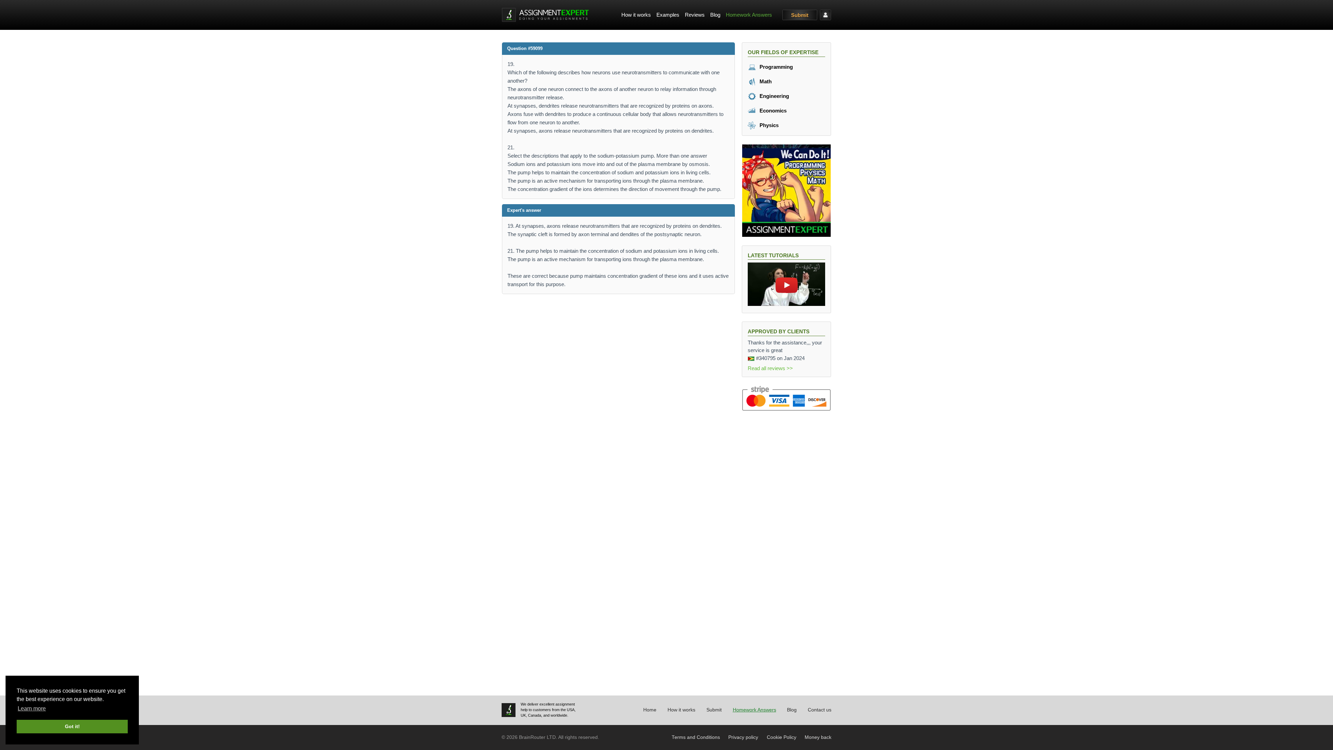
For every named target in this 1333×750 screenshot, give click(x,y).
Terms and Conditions (696, 737)
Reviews (695, 15)
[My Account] (825, 15)
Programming (775, 67)
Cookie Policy (781, 737)
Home (649, 709)
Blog (715, 15)
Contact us (819, 709)
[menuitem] (636, 15)
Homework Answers (749, 15)
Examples (667, 15)
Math (765, 81)
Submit (799, 15)
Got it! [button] (72, 726)
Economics (772, 111)
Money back (818, 737)
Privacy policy (743, 737)
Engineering (773, 96)
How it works (636, 15)
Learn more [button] (32, 708)
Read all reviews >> (770, 368)
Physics (768, 125)
